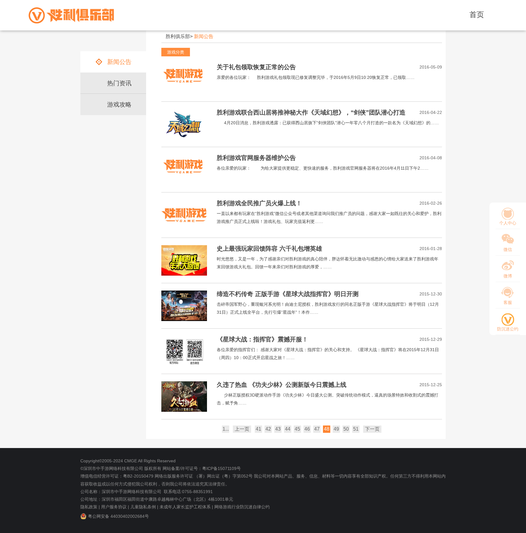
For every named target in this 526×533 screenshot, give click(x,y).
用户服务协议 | (115, 506)
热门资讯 (119, 83)
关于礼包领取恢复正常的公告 (256, 67)
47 (317, 429)
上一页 (242, 429)
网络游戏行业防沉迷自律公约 (242, 506)
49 (336, 429)
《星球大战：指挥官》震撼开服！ (262, 339)
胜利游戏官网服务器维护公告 (256, 157)
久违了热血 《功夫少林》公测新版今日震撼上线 (281, 384)
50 (346, 429)
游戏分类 (175, 52)
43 (278, 429)
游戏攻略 (119, 104)
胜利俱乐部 (178, 36)
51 (356, 429)
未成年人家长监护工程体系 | (186, 506)
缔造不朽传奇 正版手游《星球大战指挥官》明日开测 (288, 294)
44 (287, 429)
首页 (476, 14)
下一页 (372, 429)
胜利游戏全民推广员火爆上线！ (259, 203)
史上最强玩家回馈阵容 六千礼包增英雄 (269, 248)
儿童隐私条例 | (144, 506)
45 (297, 429)
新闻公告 (203, 36)
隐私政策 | (90, 506)
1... (226, 429)
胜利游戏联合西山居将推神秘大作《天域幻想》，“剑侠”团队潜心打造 (311, 112)
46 (307, 429)
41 (258, 429)
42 (268, 429)
